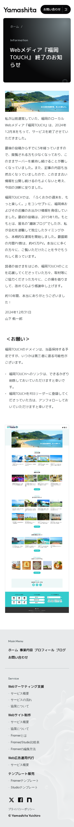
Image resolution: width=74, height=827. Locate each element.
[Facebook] (20, 800)
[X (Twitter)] (11, 799)
